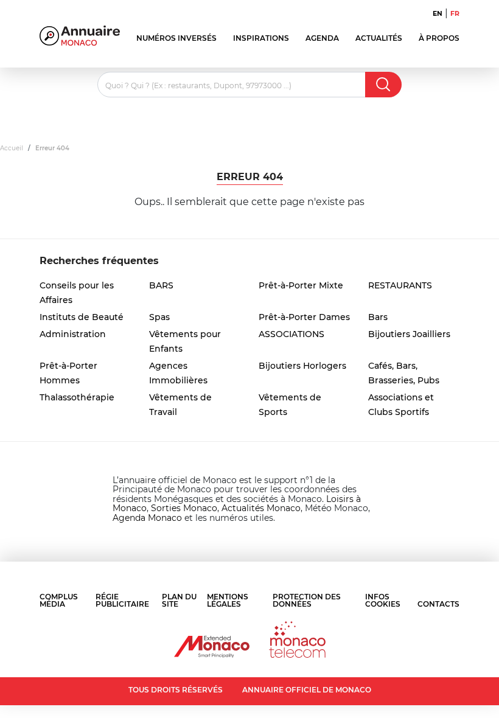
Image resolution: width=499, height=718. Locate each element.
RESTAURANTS (400, 285)
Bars (378, 317)
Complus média (59, 600)
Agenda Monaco (147, 517)
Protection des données (307, 600)
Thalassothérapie (77, 397)
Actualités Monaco (261, 508)
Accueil (11, 148)
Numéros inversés (176, 38)
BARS (161, 285)
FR (454, 14)
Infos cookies (382, 600)
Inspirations (261, 38)
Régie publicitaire (122, 600)
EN (437, 14)
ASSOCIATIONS (291, 334)
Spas (159, 317)
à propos (439, 38)
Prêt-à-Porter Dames (304, 317)
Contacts (438, 603)
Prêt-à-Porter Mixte (301, 285)
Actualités (378, 38)
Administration (73, 334)
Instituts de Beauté (82, 317)
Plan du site (179, 600)
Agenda (322, 38)
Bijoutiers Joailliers (409, 334)
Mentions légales (227, 600)
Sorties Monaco (184, 508)
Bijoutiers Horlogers (302, 365)
